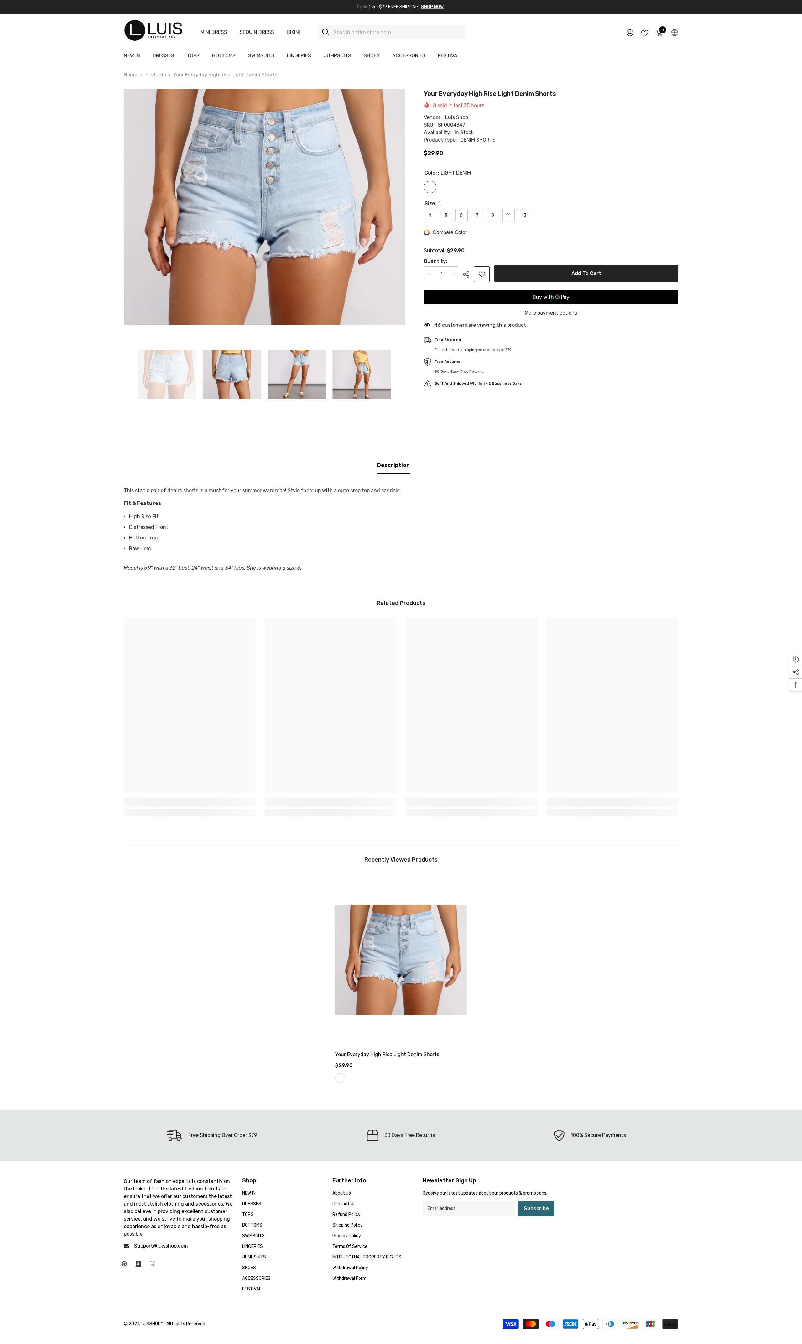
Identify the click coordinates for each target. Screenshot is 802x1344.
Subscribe (536, 1208)
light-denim (340, 1078)
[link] (189, 802)
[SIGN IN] (629, 32)
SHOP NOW (432, 6)
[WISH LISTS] (644, 32)
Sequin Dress (257, 32)
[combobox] (397, 32)
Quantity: (435, 261)
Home (130, 75)
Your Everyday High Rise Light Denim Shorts (387, 1054)
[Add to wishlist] (482, 274)
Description (393, 465)
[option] (264, 207)
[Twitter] (152, 1263)
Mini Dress (213, 32)
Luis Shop (456, 117)
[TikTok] (138, 1263)
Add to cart (586, 273)
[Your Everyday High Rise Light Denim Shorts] (401, 959)
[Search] (391, 32)
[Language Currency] (674, 32)
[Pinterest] (124, 1263)
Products (155, 75)
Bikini (293, 32)
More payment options (551, 313)
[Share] (468, 274)
